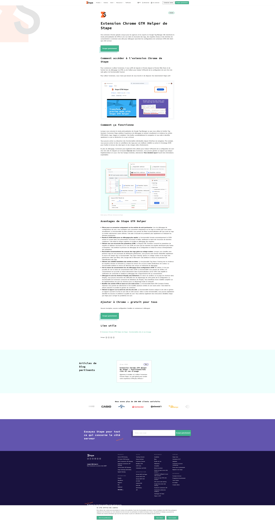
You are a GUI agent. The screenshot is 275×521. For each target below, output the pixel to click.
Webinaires (157, 463)
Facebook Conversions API (160, 487)
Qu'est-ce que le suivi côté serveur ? (161, 471)
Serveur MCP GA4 (140, 479)
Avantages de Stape (159, 493)
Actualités (156, 466)
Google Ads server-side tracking (160, 484)
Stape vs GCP (157, 496)
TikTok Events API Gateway (124, 467)
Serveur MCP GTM (140, 476)
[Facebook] (88, 459)
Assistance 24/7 (177, 459)
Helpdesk (175, 461)
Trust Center (176, 480)
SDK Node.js (139, 487)
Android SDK (139, 483)
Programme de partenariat (179, 478)
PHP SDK (138, 485)
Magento (120, 482)
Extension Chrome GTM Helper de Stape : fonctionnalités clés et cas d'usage (126, 332)
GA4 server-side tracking (160, 481)
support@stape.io (92, 464)
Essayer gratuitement (182, 2)
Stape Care (175, 457)
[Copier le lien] (114, 338)
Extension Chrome (140, 461)
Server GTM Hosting (122, 457)
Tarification (128, 2)
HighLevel (120, 487)
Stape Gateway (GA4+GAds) (124, 469)
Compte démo (176, 485)
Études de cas (157, 461)
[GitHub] (95, 459)
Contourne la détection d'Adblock (160, 490)
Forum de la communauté (179, 467)
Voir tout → (120, 489)
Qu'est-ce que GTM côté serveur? (160, 478)
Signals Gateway (122, 472)
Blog (155, 459)
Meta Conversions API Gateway (125, 461)
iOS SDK (138, 481)
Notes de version (158, 468)
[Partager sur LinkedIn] (111, 338)
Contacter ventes (168, 2)
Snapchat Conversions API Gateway (124, 464)
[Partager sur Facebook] (106, 338)
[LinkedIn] (98, 459)
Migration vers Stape (177, 469)
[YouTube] (93, 459)
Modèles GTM (139, 463)
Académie (156, 457)
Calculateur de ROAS (141, 468)
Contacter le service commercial (178, 464)
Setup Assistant (140, 459)
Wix (119, 485)
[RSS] (100, 459)
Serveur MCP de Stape (141, 474)
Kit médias (175, 482)
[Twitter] (90, 459)
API (137, 490)
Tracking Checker (140, 457)
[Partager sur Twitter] (109, 338)
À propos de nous (177, 476)
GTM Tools (138, 466)
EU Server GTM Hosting (123, 459)
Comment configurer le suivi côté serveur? (161, 474)
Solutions (106, 2)
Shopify (119, 478)
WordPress (120, 480)
